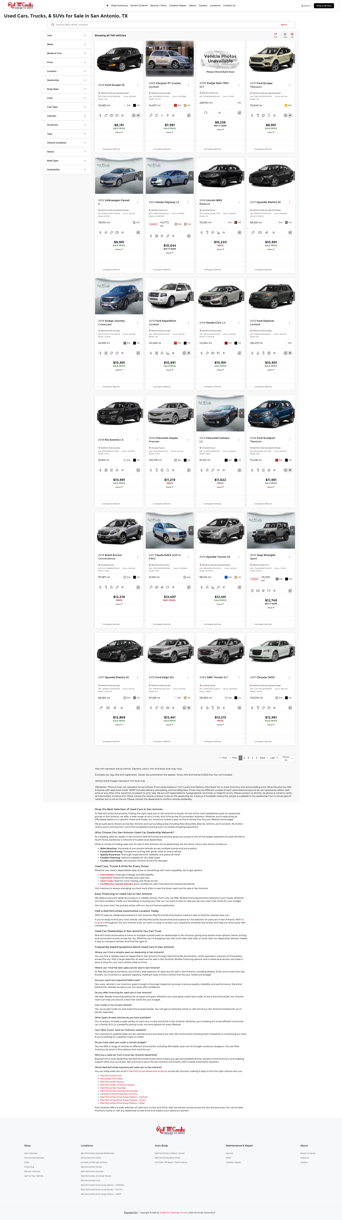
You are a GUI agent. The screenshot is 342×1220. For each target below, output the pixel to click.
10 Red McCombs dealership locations (147, 1071)
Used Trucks (106, 881)
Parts (228, 1158)
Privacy (184, 1213)
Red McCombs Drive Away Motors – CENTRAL (102, 1185)
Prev (234, 758)
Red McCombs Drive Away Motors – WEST (101, 1194)
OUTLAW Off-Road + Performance (171, 1162)
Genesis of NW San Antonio (94, 1162)
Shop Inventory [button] (119, 5)
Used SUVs (106, 878)
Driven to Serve (307, 1153)
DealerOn (164, 1213)
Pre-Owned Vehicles (34, 1158)
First (224, 758)
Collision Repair (177, 5)
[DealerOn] (131, 1212)
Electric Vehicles (32, 1171)
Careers (203, 5)
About (192, 5)
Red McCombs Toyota (112, 1082)
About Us (304, 1158)
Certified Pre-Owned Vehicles (116, 884)
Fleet (26, 1162)
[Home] (107, 6)
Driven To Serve (139, 5)
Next (263, 758)
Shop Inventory (323, 6)
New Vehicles (30, 1153)
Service (229, 1153)
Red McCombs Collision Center (170, 1153)
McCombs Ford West (111, 1078)
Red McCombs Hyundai (113, 1088)
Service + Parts (158, 5)
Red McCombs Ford (111, 1075)
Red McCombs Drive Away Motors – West (122, 1103)
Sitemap (175, 1213)
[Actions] (137, 85)
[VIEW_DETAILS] (220, 59)
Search (284, 24)
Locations (215, 5)
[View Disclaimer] (122, 115)
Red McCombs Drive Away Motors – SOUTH (101, 1189)
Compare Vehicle (111, 149)
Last (273, 758)
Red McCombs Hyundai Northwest (119, 1091)
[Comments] (133, 115)
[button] (140, 58)
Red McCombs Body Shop (167, 1158)
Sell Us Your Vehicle (33, 1176)
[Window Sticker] (138, 115)
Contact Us (229, 5)
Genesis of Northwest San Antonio (118, 1094)
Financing (29, 1167)
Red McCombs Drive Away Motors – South (123, 1100)
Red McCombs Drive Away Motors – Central (123, 1097)
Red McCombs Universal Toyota (117, 1085)
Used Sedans (107, 874)
